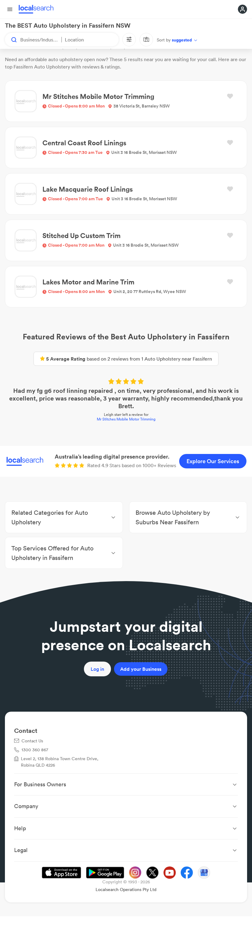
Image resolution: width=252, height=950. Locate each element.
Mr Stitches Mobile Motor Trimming (126, 419)
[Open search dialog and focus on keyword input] (11, 40)
